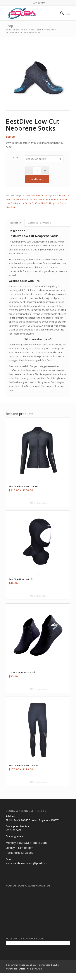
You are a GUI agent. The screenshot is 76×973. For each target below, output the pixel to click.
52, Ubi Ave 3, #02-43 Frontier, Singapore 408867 (32, 820)
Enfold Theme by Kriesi (30, 968)
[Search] (60, 13)
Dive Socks (41, 195)
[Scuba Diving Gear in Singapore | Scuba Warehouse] (31, 13)
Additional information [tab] (39, 222)
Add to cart (37, 179)
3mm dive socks (61, 195)
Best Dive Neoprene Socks (19, 199)
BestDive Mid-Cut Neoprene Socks (48, 203)
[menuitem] (60, 13)
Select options (39, 502)
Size (15, 157)
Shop (9, 26)
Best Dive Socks (40, 199)
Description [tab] (15, 222)
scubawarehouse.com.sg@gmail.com (26, 863)
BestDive (30, 195)
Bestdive (53, 199)
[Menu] (68, 13)
